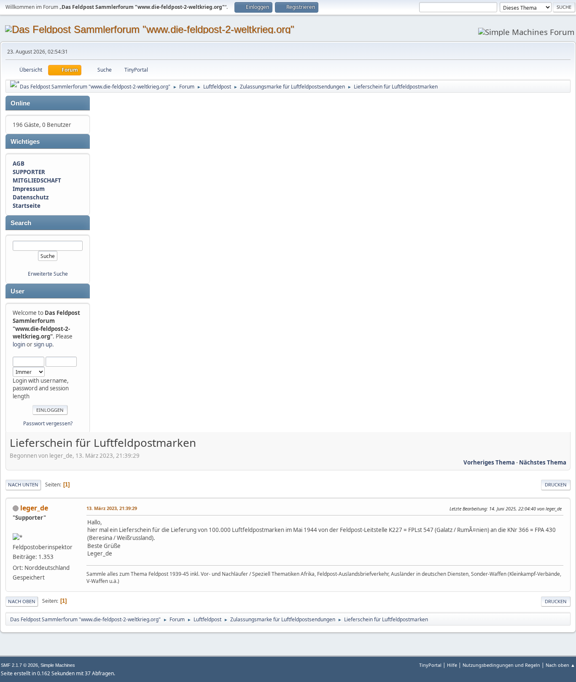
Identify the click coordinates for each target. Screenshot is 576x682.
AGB (18, 163)
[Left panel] (15, 84)
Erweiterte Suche (48, 273)
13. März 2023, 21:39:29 (111, 508)
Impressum (29, 189)
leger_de (34, 508)
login (19, 344)
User (17, 291)
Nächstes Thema (542, 462)
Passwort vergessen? (48, 423)
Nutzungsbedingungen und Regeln (501, 665)
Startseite (26, 205)
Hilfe (452, 665)
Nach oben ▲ (560, 665)
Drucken (556, 484)
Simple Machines (57, 665)
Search (21, 223)
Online (20, 103)
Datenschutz (31, 197)
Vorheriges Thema (489, 462)
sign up (43, 344)
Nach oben (21, 601)
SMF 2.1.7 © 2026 (19, 665)
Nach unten (23, 484)
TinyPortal (430, 665)
